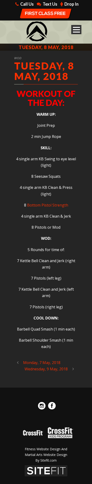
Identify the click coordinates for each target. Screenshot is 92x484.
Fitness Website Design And (46, 449)
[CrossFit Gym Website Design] (46, 470)
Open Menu (76, 29)
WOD (18, 58)
